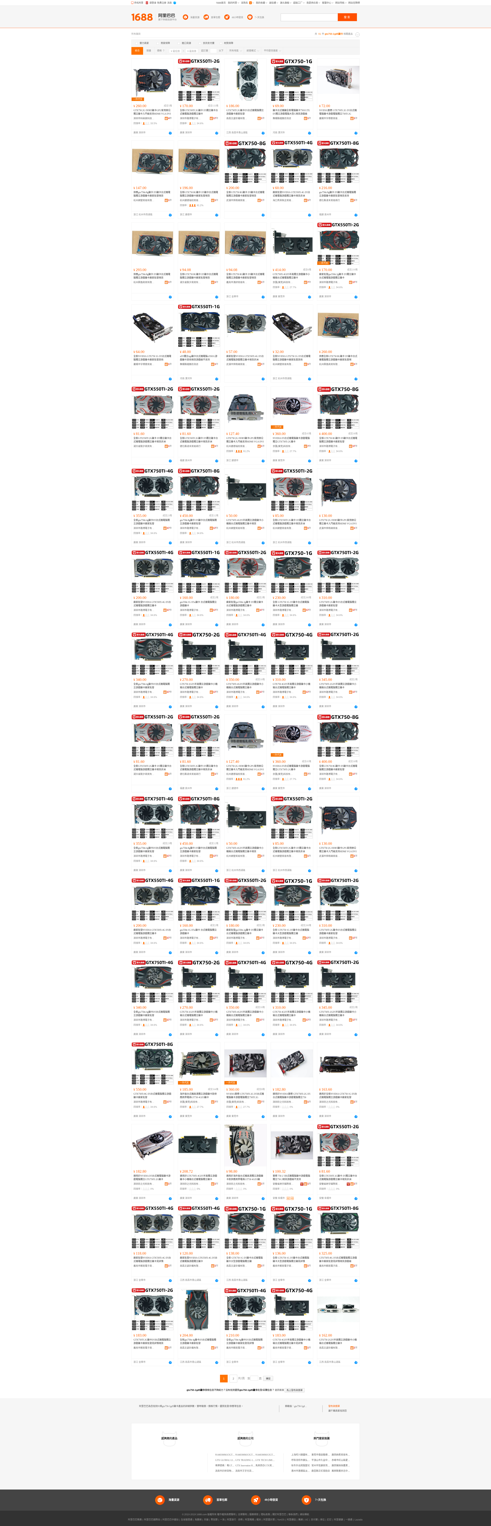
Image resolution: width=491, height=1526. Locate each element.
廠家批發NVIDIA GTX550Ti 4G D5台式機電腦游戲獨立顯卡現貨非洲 (291, 194)
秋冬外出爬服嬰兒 (300, 1465)
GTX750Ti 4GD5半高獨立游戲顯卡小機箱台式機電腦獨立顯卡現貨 (245, 522)
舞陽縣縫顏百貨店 (282, 118)
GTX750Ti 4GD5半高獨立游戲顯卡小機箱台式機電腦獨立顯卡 (291, 276)
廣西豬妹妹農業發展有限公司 (347, 1465)
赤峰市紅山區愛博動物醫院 (345, 1460)
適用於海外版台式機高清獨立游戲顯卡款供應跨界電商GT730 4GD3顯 (244, 1178)
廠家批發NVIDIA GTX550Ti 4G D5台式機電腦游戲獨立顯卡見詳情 (152, 1260)
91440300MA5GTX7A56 (247, 1454)
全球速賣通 (186, 1519)
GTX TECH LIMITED (266, 1460)
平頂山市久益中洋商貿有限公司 (327, 1460)
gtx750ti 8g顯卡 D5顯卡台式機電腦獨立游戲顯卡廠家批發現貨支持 (337, 194)
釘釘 (329, 1519)
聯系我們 (293, 1514)
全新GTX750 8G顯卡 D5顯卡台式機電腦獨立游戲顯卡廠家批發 (338, 440)
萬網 (300, 1519)
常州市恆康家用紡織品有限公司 (327, 1465)
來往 (322, 1519)
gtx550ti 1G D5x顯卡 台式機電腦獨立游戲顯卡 (198, 604)
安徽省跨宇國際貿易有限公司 (283, 1184)
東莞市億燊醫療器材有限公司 (326, 1454)
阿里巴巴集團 (135, 1519)
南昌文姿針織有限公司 (236, 118)
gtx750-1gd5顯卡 (302, 1406)
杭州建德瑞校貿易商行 (190, 200)
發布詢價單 (334, 1406)
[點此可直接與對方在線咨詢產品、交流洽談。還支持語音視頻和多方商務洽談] (170, 133)
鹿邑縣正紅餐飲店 (320, 1471)
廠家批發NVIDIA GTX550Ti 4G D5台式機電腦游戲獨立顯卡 (152, 604)
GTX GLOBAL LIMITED (227, 1460)
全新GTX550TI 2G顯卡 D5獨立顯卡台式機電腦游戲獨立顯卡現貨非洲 (152, 440)
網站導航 (304, 1514)
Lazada (358, 1519)
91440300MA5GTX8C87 (267, 1454)
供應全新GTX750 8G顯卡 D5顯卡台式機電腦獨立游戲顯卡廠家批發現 (338, 358)
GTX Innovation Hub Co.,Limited (250, 1465)
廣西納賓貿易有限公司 (343, 1454)
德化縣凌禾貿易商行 (329, 200)
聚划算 (214, 1519)
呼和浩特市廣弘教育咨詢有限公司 (308, 1460)
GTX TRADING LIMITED (248, 1460)
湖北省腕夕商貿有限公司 (190, 282)
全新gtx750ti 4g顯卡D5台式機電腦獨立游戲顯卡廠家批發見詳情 (244, 1341)
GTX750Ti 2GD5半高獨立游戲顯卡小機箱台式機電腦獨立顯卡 (337, 686)
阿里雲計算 (269, 1519)
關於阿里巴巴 (279, 1514)
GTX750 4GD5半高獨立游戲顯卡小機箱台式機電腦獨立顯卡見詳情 (291, 1341)
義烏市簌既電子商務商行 (144, 1266)
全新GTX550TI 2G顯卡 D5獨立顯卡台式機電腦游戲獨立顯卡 (199, 112)
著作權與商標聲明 (226, 1514)
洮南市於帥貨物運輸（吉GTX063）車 (234, 1471)
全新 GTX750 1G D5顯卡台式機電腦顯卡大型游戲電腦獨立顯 (291, 604)
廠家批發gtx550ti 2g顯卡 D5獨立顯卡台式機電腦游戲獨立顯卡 (337, 276)
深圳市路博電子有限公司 (190, 118)
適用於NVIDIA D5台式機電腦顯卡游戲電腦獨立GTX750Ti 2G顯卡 (152, 1178)
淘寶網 (198, 1519)
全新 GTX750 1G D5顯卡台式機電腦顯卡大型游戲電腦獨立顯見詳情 (291, 1260)
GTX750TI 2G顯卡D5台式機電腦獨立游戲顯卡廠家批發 (245, 112)
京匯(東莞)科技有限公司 (283, 282)
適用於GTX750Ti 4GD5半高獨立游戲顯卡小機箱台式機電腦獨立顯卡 (198, 1178)
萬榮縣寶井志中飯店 (342, 1471)
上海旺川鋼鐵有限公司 (302, 1454)
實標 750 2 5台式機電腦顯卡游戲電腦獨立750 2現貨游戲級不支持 (291, 1178)
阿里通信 (291, 1519)
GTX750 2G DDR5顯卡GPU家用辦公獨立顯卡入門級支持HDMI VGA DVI (152, 112)
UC (307, 1519)
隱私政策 (265, 1514)
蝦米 (258, 1519)
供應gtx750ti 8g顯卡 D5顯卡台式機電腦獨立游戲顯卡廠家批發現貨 (151, 194)
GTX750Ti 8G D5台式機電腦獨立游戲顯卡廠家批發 (152, 1096)
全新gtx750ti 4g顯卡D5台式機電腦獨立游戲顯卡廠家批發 (151, 522)
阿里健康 (338, 1519)
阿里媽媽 (249, 1519)
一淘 (222, 1519)
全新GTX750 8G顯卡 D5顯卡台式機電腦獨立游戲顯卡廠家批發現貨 (199, 194)
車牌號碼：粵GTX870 (226, 1465)
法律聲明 (242, 1514)
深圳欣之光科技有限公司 (283, 1102)
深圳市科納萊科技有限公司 (144, 118)
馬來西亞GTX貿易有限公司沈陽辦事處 (275, 1465)
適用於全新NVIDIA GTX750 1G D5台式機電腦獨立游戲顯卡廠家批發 (338, 1096)
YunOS (280, 1519)
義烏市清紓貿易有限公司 (236, 282)
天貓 (206, 1519)
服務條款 (254, 1514)
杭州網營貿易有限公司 (144, 200)
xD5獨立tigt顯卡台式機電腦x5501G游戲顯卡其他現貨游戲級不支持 (198, 358)
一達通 (348, 1519)
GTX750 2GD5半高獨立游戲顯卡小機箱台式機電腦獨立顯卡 (198, 686)
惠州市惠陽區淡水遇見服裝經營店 (308, 1471)
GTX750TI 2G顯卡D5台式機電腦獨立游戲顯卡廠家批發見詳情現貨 (152, 1341)
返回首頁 (279, 1390)
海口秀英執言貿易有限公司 (283, 200)
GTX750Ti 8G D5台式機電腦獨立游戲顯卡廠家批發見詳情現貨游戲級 (338, 1260)
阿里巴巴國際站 (152, 1519)
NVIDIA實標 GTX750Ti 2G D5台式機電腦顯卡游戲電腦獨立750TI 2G (338, 112)
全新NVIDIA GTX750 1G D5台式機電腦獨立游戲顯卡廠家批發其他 (152, 358)
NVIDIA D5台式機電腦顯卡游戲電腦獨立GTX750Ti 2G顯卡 (291, 440)
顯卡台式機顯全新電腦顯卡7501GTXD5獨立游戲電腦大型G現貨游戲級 (291, 112)
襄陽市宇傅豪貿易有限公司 (329, 118)
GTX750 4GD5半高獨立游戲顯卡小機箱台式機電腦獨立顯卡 (291, 686)
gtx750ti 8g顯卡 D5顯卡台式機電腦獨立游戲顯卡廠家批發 (198, 522)
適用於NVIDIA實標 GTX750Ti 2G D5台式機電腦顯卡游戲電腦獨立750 (291, 1096)
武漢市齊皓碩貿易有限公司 (236, 200)
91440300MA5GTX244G (227, 1454)
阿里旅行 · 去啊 (235, 1519)
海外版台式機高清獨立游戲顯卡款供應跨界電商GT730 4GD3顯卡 (198, 1096)
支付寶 (314, 1519)
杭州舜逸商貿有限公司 (144, 282)
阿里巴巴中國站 (170, 1519)
